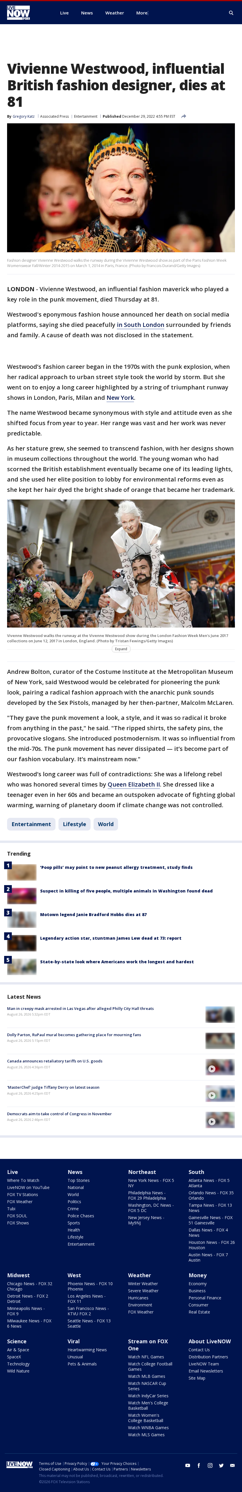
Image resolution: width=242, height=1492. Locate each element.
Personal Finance (205, 1298)
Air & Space (18, 1349)
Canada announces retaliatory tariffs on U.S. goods (54, 1061)
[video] (220, 1067)
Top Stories (79, 1180)
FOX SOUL (17, 1216)
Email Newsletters (206, 1371)
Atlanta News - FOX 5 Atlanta (209, 1182)
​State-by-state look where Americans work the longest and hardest (117, 961)
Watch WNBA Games (148, 1427)
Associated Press (54, 116)
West (74, 1275)
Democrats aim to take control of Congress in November (59, 1113)
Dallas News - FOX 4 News (208, 1232)
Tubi (11, 1208)
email (232, 1465)
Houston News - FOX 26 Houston (212, 1244)
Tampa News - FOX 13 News (210, 1207)
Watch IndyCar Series (148, 1395)
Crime (73, 1208)
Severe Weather (143, 1290)
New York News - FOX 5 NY (151, 1182)
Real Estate (199, 1312)
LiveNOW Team (204, 1364)
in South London (140, 325)
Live (12, 1171)
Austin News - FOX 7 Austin (208, 1257)
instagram (210, 1465)
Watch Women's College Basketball (145, 1417)
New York (120, 398)
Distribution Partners (208, 1357)
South (196, 1171)
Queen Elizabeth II (134, 784)
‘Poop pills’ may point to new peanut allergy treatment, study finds (116, 867)
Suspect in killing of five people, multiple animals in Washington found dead (126, 891)
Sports (74, 1223)
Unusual (75, 1357)
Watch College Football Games (150, 1366)
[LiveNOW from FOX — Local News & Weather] (26, 13)
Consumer (198, 1305)
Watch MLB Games (146, 1376)
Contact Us (199, 1349)
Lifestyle (74, 824)
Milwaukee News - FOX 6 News (29, 1323)
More (142, 13)
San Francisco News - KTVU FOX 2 (88, 1311)
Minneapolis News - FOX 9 (26, 1311)
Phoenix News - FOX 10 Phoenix (90, 1286)
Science (17, 1341)
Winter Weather (143, 1283)
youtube (187, 1465)
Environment (140, 1305)
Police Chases (81, 1216)
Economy (198, 1283)
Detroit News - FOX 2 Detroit (27, 1298)
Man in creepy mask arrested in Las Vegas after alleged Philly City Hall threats (80, 1008)
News (75, 1171)
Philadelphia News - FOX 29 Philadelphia (147, 1195)
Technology (18, 1364)
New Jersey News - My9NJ (146, 1220)
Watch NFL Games (146, 1357)
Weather (139, 1275)
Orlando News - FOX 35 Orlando (211, 1195)
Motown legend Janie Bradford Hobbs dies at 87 (93, 914)
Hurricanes (138, 1298)
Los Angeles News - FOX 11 (87, 1298)
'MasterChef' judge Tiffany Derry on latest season (53, 1087)
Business (197, 1290)
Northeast (142, 1171)
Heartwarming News (87, 1349)
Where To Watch (23, 1180)
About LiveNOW (210, 1341)
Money (198, 1275)
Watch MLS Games (146, 1434)
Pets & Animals (82, 1364)
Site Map (197, 1378)
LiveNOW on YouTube (28, 1187)
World (106, 824)
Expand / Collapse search (231, 13)
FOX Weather (19, 1201)
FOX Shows (18, 1223)
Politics (74, 1201)
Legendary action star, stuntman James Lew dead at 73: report (111, 938)
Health (74, 1230)
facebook (199, 1465)
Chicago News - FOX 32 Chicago (29, 1286)
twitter (221, 1465)
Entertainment (85, 116)
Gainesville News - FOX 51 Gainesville (211, 1220)
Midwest (18, 1275)
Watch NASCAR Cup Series (147, 1385)
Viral (74, 1341)
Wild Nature (18, 1371)
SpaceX (14, 1357)
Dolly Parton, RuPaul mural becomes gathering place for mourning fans (74, 1034)
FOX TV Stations (22, 1194)
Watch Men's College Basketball (148, 1405)
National (76, 1187)
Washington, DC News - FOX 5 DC (151, 1207)
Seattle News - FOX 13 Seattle (89, 1323)
